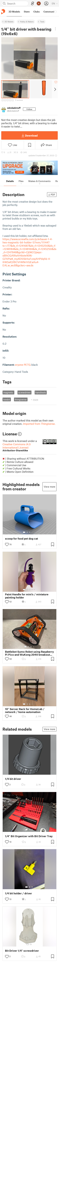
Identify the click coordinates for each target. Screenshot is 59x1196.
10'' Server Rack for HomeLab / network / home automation (24, 710)
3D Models (9, 21)
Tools (42, 21)
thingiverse (21, 399)
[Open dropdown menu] (55, 29)
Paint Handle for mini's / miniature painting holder (26, 596)
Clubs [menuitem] (36, 11)
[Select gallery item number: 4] (32, 532)
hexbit (6, 399)
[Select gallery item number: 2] (27, 532)
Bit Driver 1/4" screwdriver (22, 950)
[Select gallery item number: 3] (29, 532)
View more (49, 486)
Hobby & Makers (27, 21)
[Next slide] (55, 89)
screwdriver (24, 392)
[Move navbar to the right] (56, 11)
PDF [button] (53, 194)
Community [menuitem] (49, 11)
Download (31, 135)
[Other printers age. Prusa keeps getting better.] (29, 168)
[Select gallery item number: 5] (34, 532)
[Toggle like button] (7, 544)
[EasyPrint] (32, 3)
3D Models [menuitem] (14, 11)
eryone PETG (23, 364)
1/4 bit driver (13, 778)
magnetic (8, 392)
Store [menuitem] (27, 11)
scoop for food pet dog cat (21, 538)
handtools (40, 392)
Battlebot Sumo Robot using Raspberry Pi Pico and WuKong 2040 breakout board (29, 653)
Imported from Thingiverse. (39, 423)
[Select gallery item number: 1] (24, 532)
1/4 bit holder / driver (18, 893)
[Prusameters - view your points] (39, 3)
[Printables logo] (3, 11)
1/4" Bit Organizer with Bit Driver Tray (29, 836)
